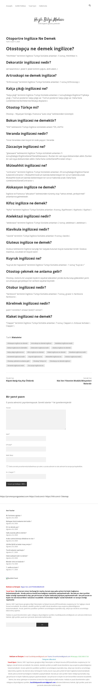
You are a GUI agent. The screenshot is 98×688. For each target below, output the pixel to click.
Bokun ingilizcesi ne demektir (17, 348)
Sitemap (64, 496)
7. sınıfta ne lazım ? (12, 567)
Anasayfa (9, 6)
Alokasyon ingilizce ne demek (17, 343)
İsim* (8, 434)
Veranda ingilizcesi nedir (16, 366)
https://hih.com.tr (53, 496)
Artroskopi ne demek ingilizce (41, 343)
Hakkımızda (43, 6)
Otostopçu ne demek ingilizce (60, 361)
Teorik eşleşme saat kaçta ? (15, 550)
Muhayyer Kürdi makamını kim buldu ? (19, 521)
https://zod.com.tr (37, 496)
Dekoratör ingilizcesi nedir (40, 348)
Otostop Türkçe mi (39, 361)
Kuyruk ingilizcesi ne (35, 357)
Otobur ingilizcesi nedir (73, 357)
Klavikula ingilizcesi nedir (77, 352)
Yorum (8, 408)
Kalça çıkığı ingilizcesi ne (16, 352)
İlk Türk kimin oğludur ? (14, 516)
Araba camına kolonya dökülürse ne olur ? (20, 539)
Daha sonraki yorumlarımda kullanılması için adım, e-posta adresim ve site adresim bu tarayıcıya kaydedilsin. (46, 466)
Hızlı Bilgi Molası (49, 19)
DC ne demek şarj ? (12, 527)
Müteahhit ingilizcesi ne (53, 357)
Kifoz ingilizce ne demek (35, 352)
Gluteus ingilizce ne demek (62, 348)
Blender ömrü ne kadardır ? (15, 562)
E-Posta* (9, 445)
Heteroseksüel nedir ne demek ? (17, 556)
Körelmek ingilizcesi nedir (16, 357)
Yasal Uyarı (32, 6)
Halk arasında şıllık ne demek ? (16, 533)
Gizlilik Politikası (20, 6)
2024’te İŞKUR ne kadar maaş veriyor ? (19, 544)
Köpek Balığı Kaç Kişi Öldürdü (20, 380)
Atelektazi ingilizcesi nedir (63, 343)
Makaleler (17, 337)
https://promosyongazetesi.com (14, 496)
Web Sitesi (9, 455)
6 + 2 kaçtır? (10, 472)
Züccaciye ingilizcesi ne (35, 366)
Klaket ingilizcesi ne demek (56, 352)
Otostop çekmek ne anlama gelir (19, 361)
